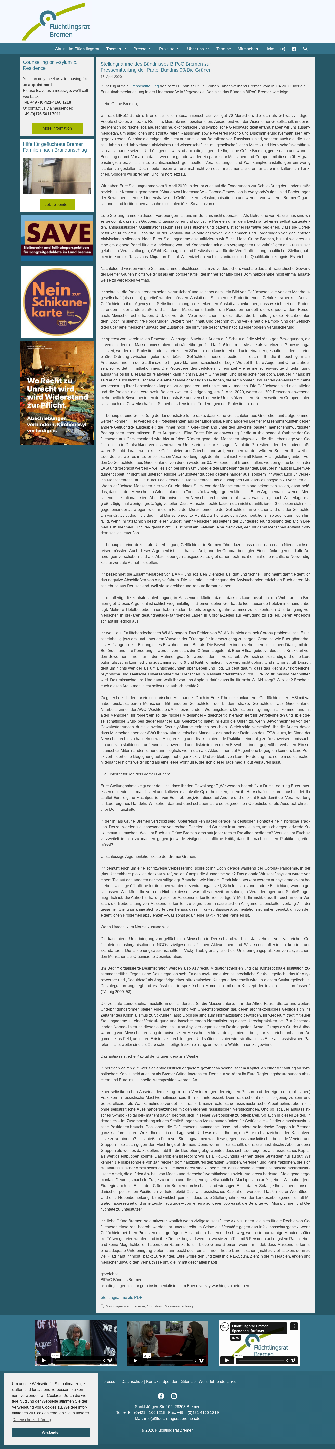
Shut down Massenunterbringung (173, 1306)
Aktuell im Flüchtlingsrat (77, 49)
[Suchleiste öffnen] (305, 48)
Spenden (170, 1381)
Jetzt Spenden (57, 204)
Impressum (108, 1381)
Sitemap (188, 1381)
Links (269, 49)
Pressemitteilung (144, 86)
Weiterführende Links (217, 1381)
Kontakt (152, 1381)
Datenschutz (132, 1381)
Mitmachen (248, 49)
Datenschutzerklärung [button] (32, 1420)
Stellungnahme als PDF (121, 1297)
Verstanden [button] (51, 1432)
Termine (223, 49)
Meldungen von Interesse (125, 1306)
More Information (57, 128)
